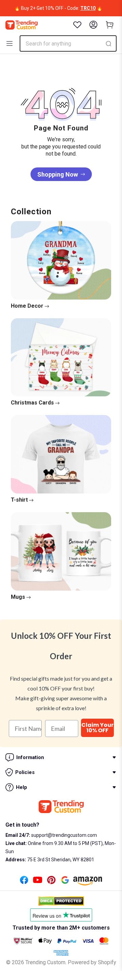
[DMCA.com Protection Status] (61, 901)
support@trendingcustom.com (63, 835)
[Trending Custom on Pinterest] (51, 882)
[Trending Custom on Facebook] (24, 882)
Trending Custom (45, 962)
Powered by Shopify (92, 962)
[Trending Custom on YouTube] (37, 882)
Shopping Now (57, 174)
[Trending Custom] (21, 25)
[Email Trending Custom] (65, 882)
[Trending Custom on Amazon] (87, 883)
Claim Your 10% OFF (97, 727)
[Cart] (110, 25)
